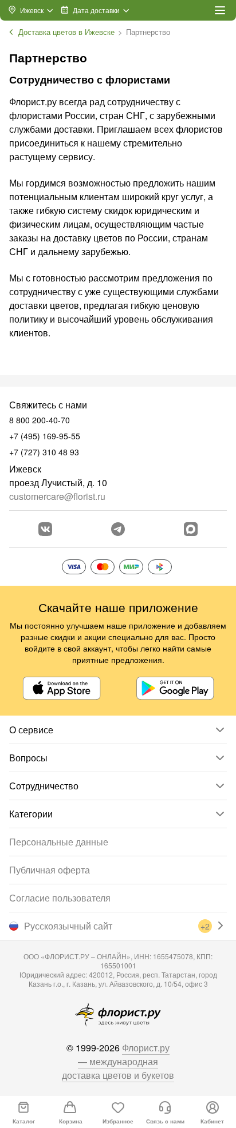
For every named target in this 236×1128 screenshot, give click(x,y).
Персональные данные (58, 841)
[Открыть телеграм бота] (118, 529)
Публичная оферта (49, 869)
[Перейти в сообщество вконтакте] (45, 529)
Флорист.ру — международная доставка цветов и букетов (118, 1061)
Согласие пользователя (60, 897)
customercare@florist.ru (57, 496)
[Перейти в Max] (190, 529)
